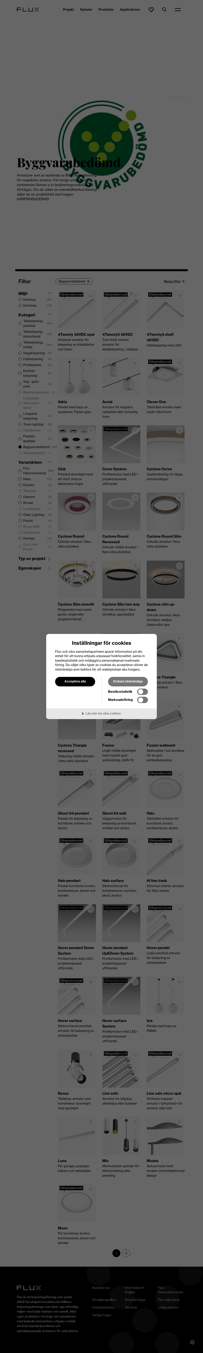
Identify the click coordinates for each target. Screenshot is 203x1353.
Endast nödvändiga (128, 681)
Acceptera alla (75, 681)
